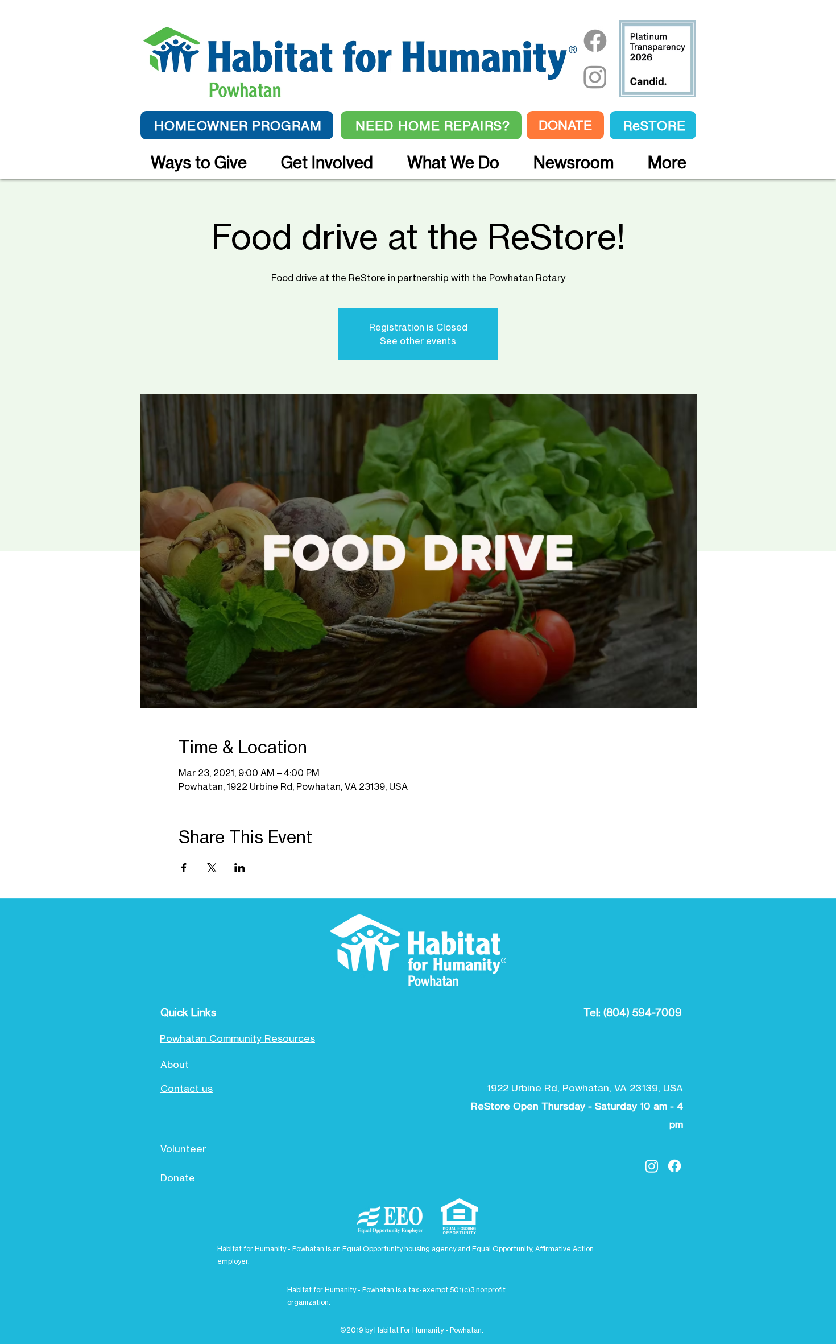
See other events (418, 341)
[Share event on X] (211, 867)
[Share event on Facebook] (184, 867)
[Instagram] (595, 76)
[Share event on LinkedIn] (239, 867)
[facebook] (674, 1165)
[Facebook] (595, 41)
